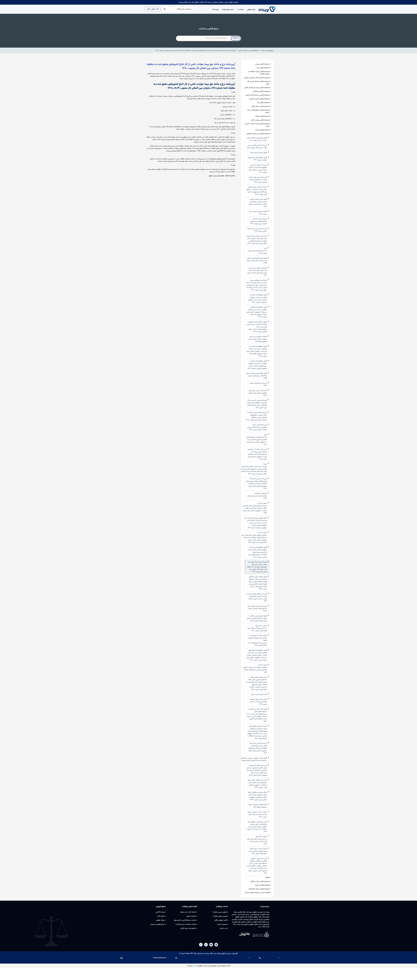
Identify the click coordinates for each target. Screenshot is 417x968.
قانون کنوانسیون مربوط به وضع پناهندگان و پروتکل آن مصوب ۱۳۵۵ (256, 375)
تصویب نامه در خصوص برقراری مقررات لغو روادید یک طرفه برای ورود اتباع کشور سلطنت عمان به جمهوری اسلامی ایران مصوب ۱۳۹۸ (254, 508)
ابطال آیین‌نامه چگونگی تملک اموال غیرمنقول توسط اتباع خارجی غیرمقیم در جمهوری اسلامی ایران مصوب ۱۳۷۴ (257, 796)
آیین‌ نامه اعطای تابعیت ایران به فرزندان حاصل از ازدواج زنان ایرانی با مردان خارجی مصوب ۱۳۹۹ (256, 598)
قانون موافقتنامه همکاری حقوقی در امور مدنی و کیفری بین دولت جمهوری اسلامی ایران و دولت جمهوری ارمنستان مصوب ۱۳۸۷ (256, 312)
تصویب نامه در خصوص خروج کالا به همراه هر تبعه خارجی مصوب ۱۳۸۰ (257, 814)
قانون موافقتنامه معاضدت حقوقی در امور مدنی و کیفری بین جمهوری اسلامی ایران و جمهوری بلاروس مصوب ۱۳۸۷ (257, 365)
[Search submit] (164, 9)
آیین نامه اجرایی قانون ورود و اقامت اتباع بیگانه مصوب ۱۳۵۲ (257, 146)
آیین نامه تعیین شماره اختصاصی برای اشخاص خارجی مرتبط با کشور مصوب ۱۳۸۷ (257, 427)
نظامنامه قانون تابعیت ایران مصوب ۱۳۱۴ (258, 212)
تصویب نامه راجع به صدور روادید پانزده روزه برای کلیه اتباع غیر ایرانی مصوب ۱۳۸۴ (257, 840)
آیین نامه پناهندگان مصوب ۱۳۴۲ (258, 384)
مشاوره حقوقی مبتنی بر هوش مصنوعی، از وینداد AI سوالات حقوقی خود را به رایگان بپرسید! (208, 2)
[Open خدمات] (237, 10)
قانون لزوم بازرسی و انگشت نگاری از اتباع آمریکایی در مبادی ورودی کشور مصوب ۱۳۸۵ (257, 618)
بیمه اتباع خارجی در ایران (259, 694)
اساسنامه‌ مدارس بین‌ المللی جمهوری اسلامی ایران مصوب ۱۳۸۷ (257, 393)
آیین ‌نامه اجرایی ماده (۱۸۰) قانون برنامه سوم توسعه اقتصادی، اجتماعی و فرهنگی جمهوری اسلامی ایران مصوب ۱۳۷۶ (257, 748)
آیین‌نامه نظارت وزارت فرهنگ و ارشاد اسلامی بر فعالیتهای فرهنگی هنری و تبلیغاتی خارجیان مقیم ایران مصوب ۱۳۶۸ (256, 416)
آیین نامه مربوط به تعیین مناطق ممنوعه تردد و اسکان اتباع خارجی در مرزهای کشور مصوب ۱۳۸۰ (258, 169)
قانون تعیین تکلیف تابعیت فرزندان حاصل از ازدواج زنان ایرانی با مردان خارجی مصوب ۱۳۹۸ (257, 203)
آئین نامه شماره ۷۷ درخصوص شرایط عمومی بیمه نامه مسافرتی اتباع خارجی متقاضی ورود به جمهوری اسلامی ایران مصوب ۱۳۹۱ (257, 454)
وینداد (195, 966)
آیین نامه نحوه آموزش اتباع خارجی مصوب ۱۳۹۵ (257, 251)
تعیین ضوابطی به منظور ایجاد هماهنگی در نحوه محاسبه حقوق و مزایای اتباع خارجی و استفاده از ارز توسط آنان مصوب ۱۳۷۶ (257, 827)
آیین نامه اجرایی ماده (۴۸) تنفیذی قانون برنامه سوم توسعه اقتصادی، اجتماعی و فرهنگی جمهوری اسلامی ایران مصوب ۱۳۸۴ (256, 484)
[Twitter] (211, 944)
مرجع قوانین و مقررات (267, 50)
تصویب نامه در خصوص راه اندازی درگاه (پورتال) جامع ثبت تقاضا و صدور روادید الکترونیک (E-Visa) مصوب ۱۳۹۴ (257, 640)
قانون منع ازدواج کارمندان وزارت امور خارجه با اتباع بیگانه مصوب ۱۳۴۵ (256, 260)
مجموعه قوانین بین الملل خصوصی (248, 50)
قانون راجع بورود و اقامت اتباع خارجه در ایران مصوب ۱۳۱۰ (257, 139)
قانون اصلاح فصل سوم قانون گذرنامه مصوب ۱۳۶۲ (257, 158)
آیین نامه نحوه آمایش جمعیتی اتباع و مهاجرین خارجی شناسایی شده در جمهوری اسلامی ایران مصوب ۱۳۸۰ (256, 440)
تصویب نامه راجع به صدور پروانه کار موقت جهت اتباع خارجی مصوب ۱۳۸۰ (257, 628)
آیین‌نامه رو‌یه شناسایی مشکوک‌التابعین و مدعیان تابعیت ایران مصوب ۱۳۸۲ (258, 221)
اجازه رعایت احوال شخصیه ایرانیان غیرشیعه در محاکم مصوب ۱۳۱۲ (258, 701)
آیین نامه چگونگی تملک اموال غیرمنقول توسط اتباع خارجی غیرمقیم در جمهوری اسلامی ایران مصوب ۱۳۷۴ (257, 784)
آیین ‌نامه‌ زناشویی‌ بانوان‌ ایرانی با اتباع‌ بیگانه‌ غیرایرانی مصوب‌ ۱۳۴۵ (257, 608)
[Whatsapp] (201, 944)
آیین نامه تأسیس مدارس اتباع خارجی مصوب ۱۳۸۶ (257, 230)
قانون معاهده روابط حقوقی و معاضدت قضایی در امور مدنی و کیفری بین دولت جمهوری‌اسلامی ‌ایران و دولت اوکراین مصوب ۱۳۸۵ (256, 327)
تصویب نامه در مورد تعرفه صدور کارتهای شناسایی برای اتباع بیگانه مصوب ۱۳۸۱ (258, 851)
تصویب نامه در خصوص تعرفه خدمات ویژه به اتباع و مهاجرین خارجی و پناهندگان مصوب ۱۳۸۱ (255, 669)
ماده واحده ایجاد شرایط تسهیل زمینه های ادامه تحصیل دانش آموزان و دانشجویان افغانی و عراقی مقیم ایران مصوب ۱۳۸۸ (257, 240)
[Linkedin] (216, 944)
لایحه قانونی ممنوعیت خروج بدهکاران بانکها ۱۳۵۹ (258, 805)
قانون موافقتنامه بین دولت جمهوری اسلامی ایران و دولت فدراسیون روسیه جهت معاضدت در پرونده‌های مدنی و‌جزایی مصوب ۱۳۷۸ (257, 552)
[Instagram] (206, 944)
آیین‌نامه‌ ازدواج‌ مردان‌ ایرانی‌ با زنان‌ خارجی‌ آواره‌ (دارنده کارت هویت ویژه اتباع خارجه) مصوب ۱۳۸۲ (257, 272)
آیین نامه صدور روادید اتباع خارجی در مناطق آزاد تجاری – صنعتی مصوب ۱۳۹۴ (257, 179)
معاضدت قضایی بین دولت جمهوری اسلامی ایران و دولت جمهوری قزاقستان (257, 339)
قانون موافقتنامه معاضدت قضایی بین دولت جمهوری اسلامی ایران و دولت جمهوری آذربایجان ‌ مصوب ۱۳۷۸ (257, 299)
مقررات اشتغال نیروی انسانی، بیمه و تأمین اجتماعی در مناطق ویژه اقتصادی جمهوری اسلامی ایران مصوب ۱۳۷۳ (257, 191)
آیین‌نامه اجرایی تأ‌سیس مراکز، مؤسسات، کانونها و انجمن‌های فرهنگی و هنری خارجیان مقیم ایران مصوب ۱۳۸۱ (257, 404)
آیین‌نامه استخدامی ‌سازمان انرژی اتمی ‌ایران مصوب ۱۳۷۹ (257, 496)
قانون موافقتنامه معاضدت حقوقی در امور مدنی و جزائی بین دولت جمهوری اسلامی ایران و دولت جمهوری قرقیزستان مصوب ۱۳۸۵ (256, 351)
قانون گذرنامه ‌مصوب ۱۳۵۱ (258, 153)
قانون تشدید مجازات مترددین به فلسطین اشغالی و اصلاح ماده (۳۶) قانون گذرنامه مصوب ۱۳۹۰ (251, 759)
